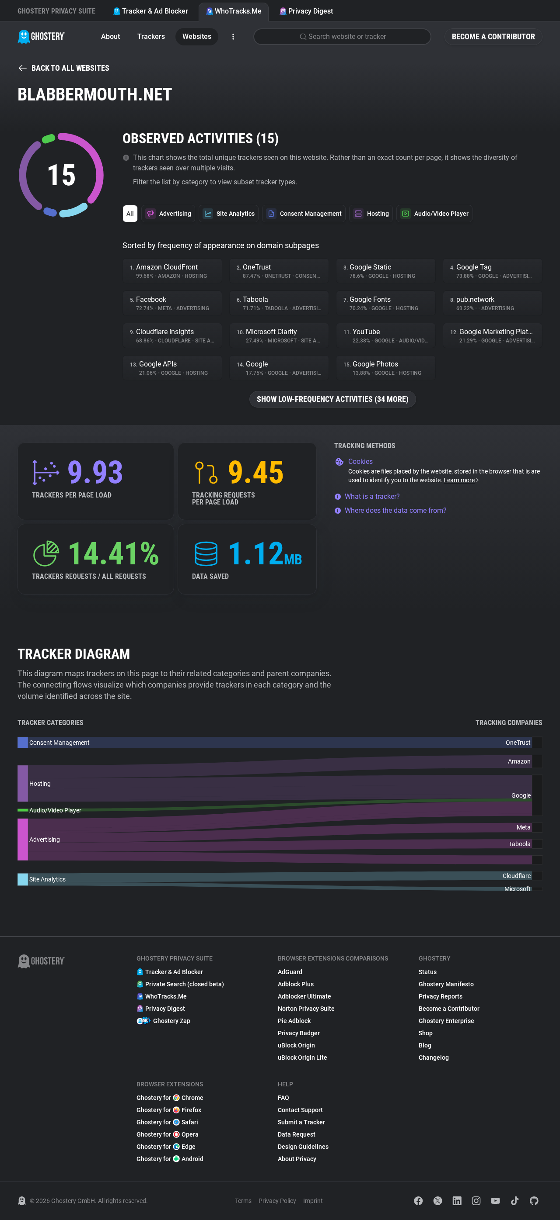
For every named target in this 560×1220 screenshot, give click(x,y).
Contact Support (300, 1109)
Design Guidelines (303, 1146)
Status (428, 971)
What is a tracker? (372, 496)
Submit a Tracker (301, 1122)
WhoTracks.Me (238, 11)
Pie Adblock (294, 1020)
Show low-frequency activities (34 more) (333, 399)
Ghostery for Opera (167, 1134)
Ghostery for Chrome (169, 1097)
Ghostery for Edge (166, 1146)
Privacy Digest (310, 11)
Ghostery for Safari (167, 1122)
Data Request (296, 1134)
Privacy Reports (440, 996)
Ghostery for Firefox (168, 1109)
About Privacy (297, 1158)
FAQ (283, 1097)
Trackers (151, 36)
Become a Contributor (493, 36)
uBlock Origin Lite (302, 1057)
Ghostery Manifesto (446, 984)
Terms (243, 1200)
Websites (196, 36)
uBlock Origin (296, 1045)
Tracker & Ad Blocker (155, 11)
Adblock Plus (296, 984)
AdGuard (290, 971)
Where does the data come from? (396, 510)
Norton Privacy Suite (306, 1008)
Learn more (459, 480)
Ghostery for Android (169, 1158)
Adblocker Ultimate (304, 996)
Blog (425, 1045)
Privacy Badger (299, 1033)
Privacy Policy (277, 1200)
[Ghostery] (41, 37)
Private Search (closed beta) (184, 984)
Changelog (434, 1057)
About (110, 36)
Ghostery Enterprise (446, 1020)
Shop (426, 1033)
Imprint (313, 1200)
